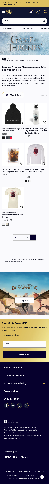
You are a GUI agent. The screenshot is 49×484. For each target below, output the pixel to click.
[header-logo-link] (9, 11)
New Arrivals (8, 28)
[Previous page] (16, 237)
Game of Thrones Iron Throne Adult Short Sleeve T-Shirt (12, 214)
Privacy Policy (24, 471)
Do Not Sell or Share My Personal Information (26, 479)
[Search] (44, 21)
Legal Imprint (12, 475)
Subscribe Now (9, 4)
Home (4, 59)
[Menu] (3, 11)
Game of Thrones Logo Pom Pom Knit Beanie (13, 129)
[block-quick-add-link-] (13, 114)
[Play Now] (24, 293)
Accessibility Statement (29, 475)
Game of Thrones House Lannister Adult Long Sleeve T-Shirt (34, 171)
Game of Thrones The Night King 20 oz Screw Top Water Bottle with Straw (36, 130)
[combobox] (24, 21)
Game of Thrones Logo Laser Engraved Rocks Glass (13, 170)
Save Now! (24, 354)
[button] (44, 11)
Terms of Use (10, 471)
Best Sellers (27, 28)
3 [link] (33, 237)
